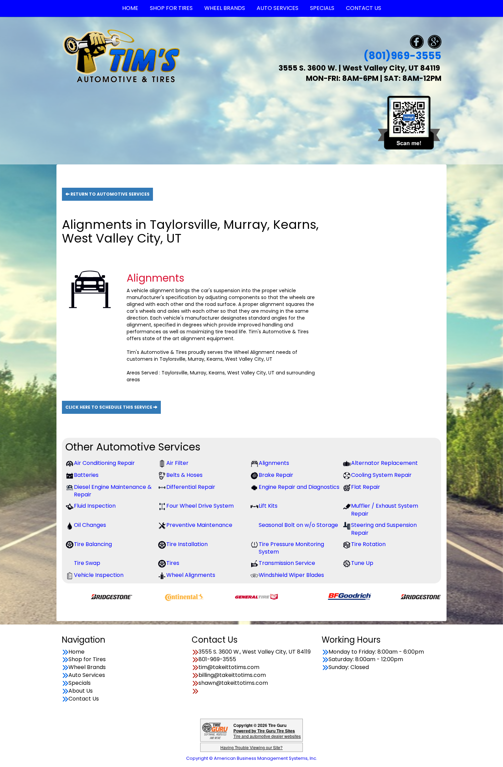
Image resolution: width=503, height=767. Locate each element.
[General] (231, 596)
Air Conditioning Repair (104, 463)
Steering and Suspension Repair (384, 529)
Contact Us (83, 699)
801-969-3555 (217, 659)
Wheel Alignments (190, 575)
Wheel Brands (87, 667)
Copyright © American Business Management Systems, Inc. (251, 758)
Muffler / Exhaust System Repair (384, 510)
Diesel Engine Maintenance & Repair (113, 491)
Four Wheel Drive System (200, 506)
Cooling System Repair (381, 475)
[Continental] (159, 596)
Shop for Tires (87, 659)
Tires (172, 563)
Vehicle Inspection (99, 575)
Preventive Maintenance (199, 525)
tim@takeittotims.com (228, 667)
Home (76, 652)
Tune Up (362, 563)
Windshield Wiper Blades (291, 575)
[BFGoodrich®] (324, 596)
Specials (79, 683)
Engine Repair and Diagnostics (299, 487)
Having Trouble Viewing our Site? (251, 747)
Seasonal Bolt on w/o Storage (298, 525)
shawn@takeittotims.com (233, 683)
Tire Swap (87, 563)
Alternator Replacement (384, 463)
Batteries (86, 475)
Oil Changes (90, 525)
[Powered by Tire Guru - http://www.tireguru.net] (215, 730)
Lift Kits (268, 506)
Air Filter (177, 463)
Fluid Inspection (95, 506)
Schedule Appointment (375, 228)
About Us (80, 691)
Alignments (274, 463)
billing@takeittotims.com (232, 675)
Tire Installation (187, 544)
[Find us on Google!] (434, 41)
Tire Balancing (93, 544)
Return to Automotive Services (109, 194)
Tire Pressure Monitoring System (291, 548)
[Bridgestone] (86, 596)
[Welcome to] (121, 56)
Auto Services (86, 675)
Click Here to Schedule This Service (109, 407)
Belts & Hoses (184, 475)
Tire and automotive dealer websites (267, 733)
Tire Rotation (368, 544)
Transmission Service (287, 563)
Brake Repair (276, 475)
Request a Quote (375, 250)
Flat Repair (365, 487)
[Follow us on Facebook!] (417, 41)
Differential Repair (190, 487)
